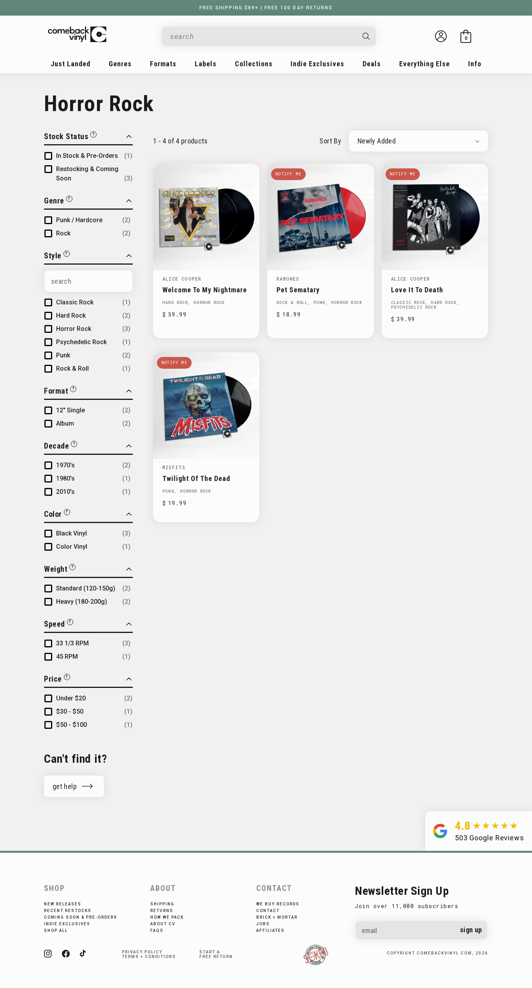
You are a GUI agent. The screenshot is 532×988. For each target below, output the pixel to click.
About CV (162, 924)
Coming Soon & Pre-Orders (80, 917)
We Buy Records (277, 904)
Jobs (263, 924)
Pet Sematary (298, 290)
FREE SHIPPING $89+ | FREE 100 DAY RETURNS (266, 8)
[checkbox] (94, 156)
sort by (330, 141)
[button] (465, 36)
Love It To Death (417, 290)
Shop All (56, 930)
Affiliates (270, 930)
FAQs (157, 930)
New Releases (62, 904)
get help (65, 786)
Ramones (288, 279)
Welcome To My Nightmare (204, 290)
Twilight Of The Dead (196, 478)
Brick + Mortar (277, 917)
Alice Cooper (181, 279)
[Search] (366, 36)
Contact (268, 910)
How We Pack (167, 917)
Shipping (162, 904)
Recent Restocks (68, 910)
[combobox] (262, 36)
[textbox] (88, 281)
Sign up (471, 930)
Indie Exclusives (67, 924)
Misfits (173, 467)
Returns (161, 910)
